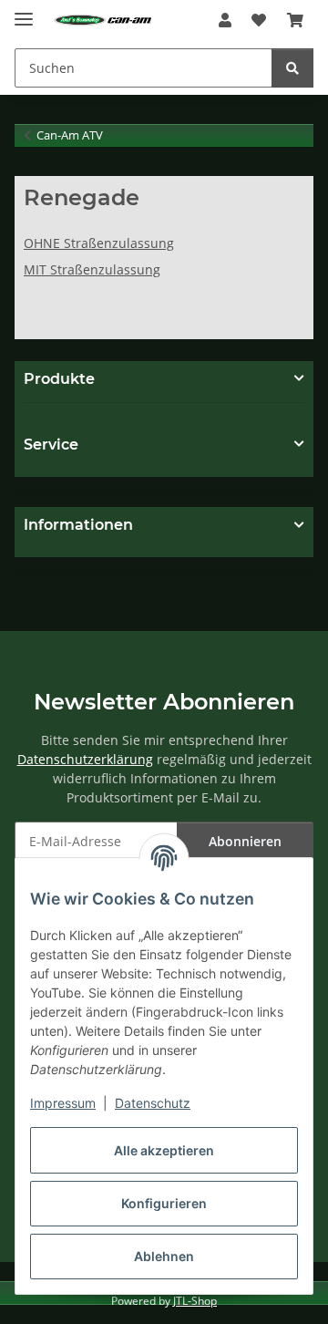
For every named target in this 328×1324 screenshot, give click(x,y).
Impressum (63, 1103)
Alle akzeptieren (164, 1150)
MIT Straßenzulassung (92, 269)
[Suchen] (292, 68)
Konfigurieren (164, 1203)
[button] (225, 20)
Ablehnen (164, 1256)
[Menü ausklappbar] (24, 11)
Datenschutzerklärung (85, 759)
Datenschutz (152, 1103)
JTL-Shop (195, 1300)
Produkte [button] (59, 379)
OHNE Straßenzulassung (99, 243)
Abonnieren (245, 841)
